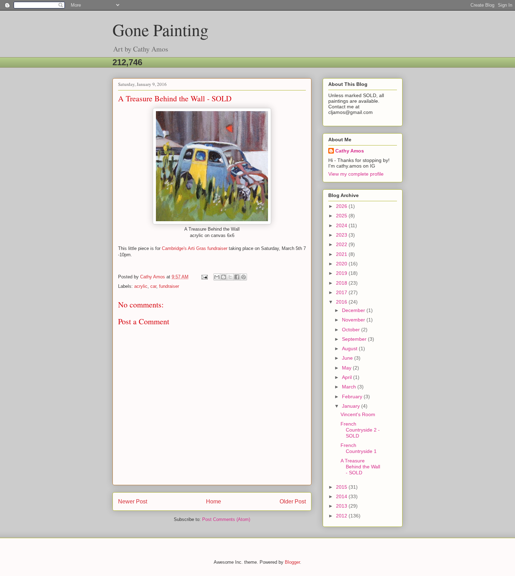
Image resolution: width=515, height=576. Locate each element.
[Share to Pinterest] (243, 276)
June (348, 358)
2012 (342, 516)
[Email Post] (204, 276)
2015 (342, 487)
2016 (342, 302)
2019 (342, 273)
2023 (342, 235)
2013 (342, 506)
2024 (342, 225)
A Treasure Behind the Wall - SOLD (360, 466)
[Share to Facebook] (236, 276)
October (351, 329)
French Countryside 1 (359, 448)
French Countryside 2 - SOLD (360, 430)
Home (213, 501)
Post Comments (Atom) (226, 519)
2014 (342, 496)
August (350, 348)
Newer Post (132, 501)
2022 (342, 244)
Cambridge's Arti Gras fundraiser (194, 248)
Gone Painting (160, 29)
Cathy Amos (349, 151)
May (347, 368)
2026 (342, 206)
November (354, 320)
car (153, 286)
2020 (342, 263)
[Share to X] (230, 276)
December (354, 310)
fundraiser (169, 286)
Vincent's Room (358, 414)
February (353, 396)
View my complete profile (356, 174)
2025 (342, 215)
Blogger (292, 562)
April (347, 377)
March (349, 386)
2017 (342, 292)
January (351, 406)
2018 (342, 283)
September (355, 339)
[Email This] (216, 276)
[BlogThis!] (223, 276)
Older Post (293, 501)
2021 (342, 254)
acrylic (140, 286)
